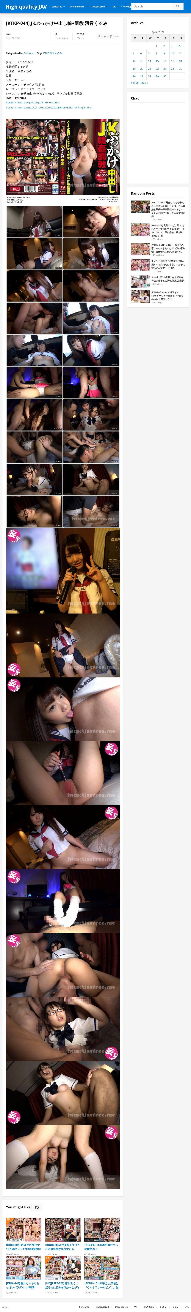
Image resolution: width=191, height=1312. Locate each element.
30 (164, 76)
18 (180, 61)
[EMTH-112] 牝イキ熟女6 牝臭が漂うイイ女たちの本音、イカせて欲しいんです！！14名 (168, 264)
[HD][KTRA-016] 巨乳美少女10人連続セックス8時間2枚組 (23, 1247)
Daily (175, 1306)
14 (149, 61)
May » (144, 82)
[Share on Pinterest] (111, 36)
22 (157, 68)
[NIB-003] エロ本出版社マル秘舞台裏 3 (101, 1247)
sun (8, 34)
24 (172, 68)
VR (114, 6)
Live (186, 1306)
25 (180, 68)
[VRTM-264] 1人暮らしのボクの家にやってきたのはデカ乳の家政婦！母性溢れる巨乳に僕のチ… (168, 248)
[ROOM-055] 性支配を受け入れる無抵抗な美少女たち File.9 (62, 1247)
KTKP (46, 53)
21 (149, 68)
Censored (56, 6)
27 (141, 76)
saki (6, 1306)
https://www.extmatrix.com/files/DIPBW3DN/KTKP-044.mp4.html (49, 107)
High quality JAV (26, 6)
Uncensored (77, 6)
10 (172, 53)
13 (141, 61)
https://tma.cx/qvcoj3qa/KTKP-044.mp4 (33, 102)
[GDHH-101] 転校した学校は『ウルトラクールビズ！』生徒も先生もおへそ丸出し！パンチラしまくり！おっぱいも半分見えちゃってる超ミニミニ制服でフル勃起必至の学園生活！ (101, 1285)
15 (157, 61)
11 (180, 53)
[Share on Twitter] (105, 36)
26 (134, 76)
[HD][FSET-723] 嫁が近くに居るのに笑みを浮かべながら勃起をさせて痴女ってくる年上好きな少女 (62, 1285)
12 (134, 61)
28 (149, 76)
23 (164, 68)
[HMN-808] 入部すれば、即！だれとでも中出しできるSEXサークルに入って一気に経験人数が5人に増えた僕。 (167, 230)
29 (157, 76)
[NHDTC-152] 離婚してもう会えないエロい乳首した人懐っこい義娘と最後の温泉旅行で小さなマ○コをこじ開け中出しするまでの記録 (168, 209)
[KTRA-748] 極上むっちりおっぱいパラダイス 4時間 (22, 1285)
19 (134, 68)
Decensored (98, 6)
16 (164, 61)
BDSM (163, 1306)
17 (172, 61)
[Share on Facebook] (99, 36)
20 (141, 68)
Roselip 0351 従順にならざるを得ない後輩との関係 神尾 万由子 (167, 279)
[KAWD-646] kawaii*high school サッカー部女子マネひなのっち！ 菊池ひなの (167, 296)
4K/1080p (126, 6)
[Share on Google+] (117, 36)
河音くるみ (56, 53)
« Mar (134, 82)
